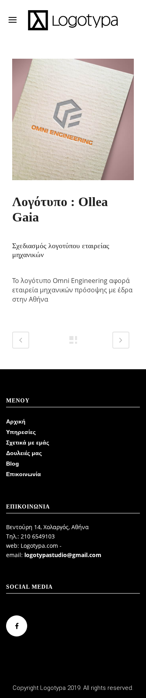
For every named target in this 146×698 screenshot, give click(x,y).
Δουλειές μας (24, 453)
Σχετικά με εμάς (27, 442)
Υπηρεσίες (21, 432)
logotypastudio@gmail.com (62, 555)
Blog (12, 463)
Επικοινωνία (23, 474)
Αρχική (16, 421)
